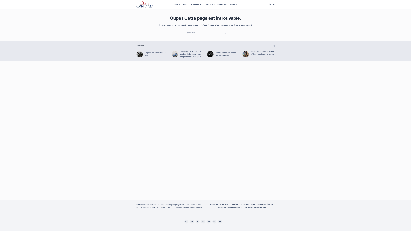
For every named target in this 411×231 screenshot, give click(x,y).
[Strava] (192, 222)
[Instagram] (198, 222)
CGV (253, 204)
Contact (224, 204)
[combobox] (203, 33)
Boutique (245, 204)
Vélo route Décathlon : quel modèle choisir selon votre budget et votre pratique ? (190, 54)
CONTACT (233, 4)
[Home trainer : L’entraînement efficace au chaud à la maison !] (245, 54)
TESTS (184, 4)
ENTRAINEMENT (196, 4)
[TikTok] (203, 222)
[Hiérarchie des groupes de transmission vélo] (210, 54)
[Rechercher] (270, 4)
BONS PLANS (222, 4)
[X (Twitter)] (220, 222)
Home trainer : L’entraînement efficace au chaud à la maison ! (262, 54)
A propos (214, 204)
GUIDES (177, 4)
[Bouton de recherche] (225, 33)
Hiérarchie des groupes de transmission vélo (226, 54)
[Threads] (214, 222)
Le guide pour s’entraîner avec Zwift (156, 54)
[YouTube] (186, 222)
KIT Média (234, 204)
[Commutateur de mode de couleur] (274, 4)
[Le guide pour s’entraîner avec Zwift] (139, 54)
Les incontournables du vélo (229, 207)
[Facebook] (209, 222)
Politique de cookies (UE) (255, 207)
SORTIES (209, 4)
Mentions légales (265, 204)
